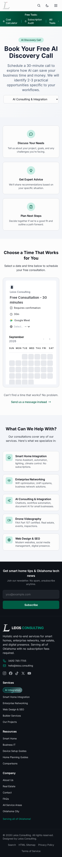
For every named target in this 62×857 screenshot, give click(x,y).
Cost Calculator (11, 21)
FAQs (6, 798)
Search (12, 844)
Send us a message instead (29, 402)
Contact (7, 792)
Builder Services (12, 715)
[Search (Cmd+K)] (39, 5)
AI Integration (12, 690)
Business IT (9, 744)
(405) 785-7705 (17, 660)
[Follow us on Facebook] (10, 673)
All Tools (52, 21)
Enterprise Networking (15, 703)
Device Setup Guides (14, 750)
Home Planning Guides (15, 757)
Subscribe (31, 605)
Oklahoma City (11, 811)
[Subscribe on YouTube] (29, 673)
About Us (8, 780)
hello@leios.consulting (20, 665)
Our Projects (10, 721)
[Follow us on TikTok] (17, 673)
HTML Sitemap (27, 844)
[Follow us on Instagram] (4, 673)
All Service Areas (12, 804)
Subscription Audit (35, 21)
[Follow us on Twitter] (23, 673)
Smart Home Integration (16, 696)
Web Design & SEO (13, 709)
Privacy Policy (46, 844)
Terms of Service (31, 851)
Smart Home (10, 738)
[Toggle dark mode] (47, 5)
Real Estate (9, 786)
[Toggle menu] (55, 5)
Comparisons (10, 763)
